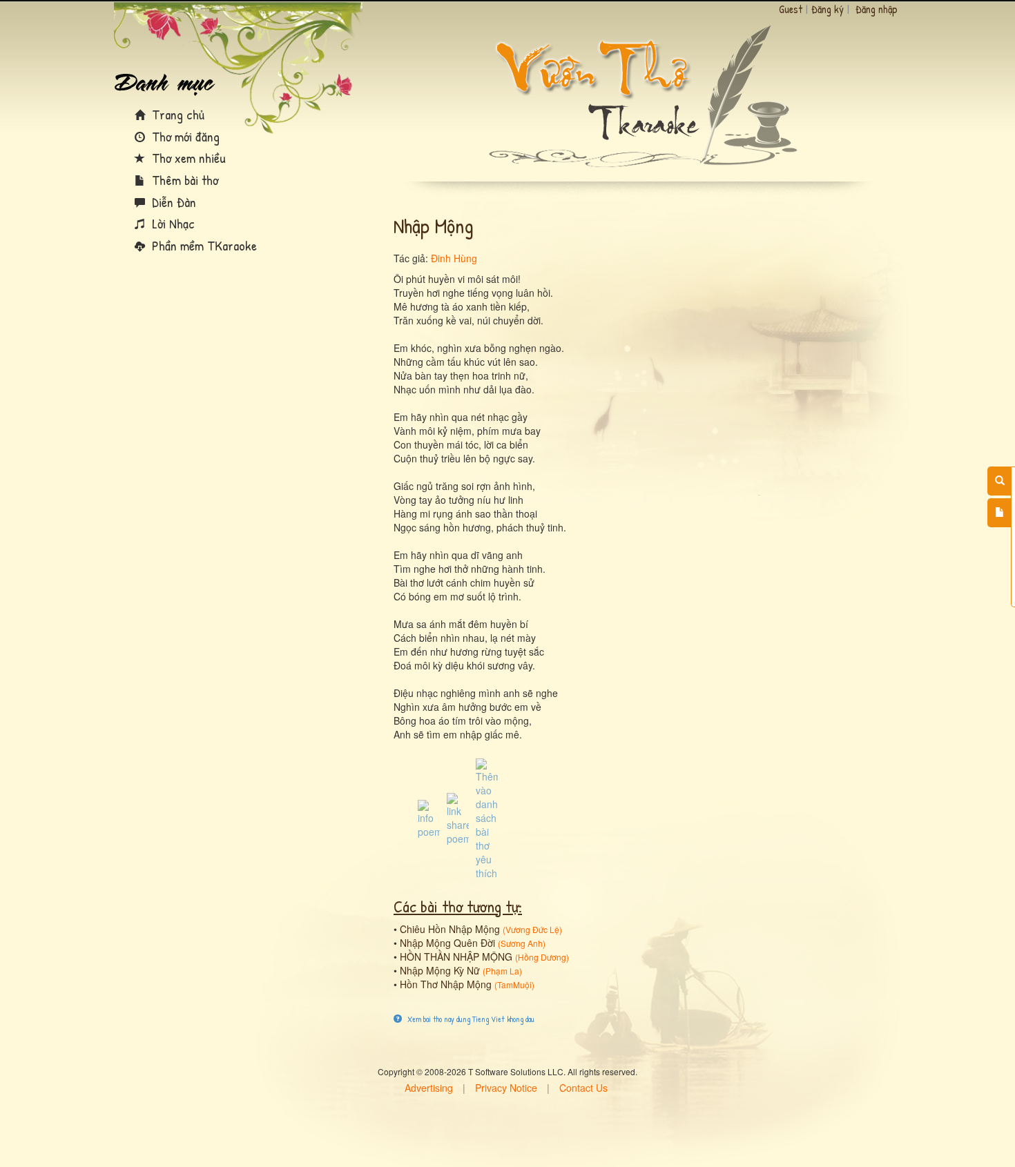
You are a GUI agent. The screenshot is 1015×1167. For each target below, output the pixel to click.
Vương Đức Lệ (532, 929)
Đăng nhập (877, 9)
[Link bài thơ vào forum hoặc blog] (458, 818)
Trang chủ (176, 114)
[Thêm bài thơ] (999, 512)
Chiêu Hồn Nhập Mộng (450, 929)
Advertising (429, 1088)
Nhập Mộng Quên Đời (447, 943)
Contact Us (583, 1088)
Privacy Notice (506, 1088)
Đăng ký (827, 9)
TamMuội (514, 984)
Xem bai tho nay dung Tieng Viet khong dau (469, 1019)
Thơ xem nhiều (187, 157)
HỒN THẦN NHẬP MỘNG (456, 956)
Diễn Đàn (172, 202)
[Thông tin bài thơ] (429, 818)
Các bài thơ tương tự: (458, 906)
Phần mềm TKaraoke (202, 245)
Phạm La (502, 971)
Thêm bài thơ (183, 179)
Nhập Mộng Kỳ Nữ (440, 970)
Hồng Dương (542, 957)
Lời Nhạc (171, 223)
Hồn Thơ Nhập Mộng (446, 984)
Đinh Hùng (454, 258)
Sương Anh (522, 943)
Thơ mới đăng (184, 136)
